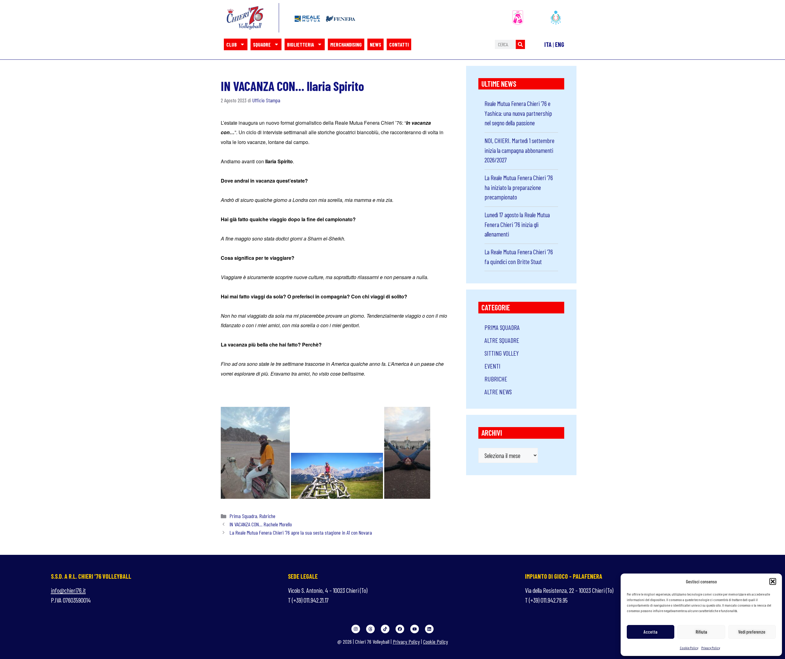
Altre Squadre (501, 340)
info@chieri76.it (68, 590)
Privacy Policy (710, 648)
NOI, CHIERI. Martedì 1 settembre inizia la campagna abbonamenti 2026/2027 (519, 150)
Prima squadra (243, 516)
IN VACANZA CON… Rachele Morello (261, 524)
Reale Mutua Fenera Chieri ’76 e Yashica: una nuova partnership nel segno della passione (518, 113)
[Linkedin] (429, 629)
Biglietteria (300, 44)
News (375, 44)
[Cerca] (520, 44)
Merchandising (346, 44)
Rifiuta (701, 631)
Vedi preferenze (751, 631)
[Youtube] (414, 629)
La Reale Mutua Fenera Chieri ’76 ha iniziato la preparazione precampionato (518, 187)
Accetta (650, 631)
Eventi (492, 366)
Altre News (498, 392)
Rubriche (267, 516)
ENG (559, 44)
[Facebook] (400, 629)
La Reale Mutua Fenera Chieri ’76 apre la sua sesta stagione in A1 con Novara (301, 532)
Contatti (399, 44)
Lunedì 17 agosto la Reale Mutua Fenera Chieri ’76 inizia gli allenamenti (517, 224)
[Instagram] (355, 629)
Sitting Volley (501, 353)
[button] (773, 581)
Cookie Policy (689, 648)
